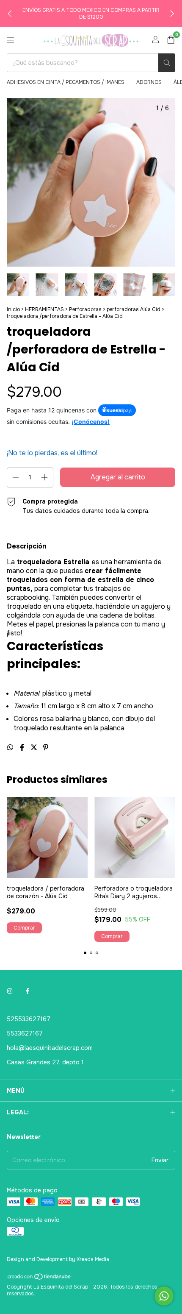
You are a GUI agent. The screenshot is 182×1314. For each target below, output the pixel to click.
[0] (170, 40)
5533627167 (25, 1033)
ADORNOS (149, 82)
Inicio (13, 309)
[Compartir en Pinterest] (45, 747)
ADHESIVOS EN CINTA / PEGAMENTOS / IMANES (65, 82)
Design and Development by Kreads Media (58, 1259)
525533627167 (28, 1019)
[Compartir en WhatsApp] (11, 747)
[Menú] (10, 40)
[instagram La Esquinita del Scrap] (10, 991)
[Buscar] (166, 62)
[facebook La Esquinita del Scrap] (27, 991)
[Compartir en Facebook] (23, 747)
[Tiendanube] (39, 1278)
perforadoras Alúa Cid (133, 309)
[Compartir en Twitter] (34, 747)
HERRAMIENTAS (44, 309)
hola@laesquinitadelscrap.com (50, 1048)
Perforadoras (85, 309)
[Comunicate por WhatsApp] (164, 1296)
